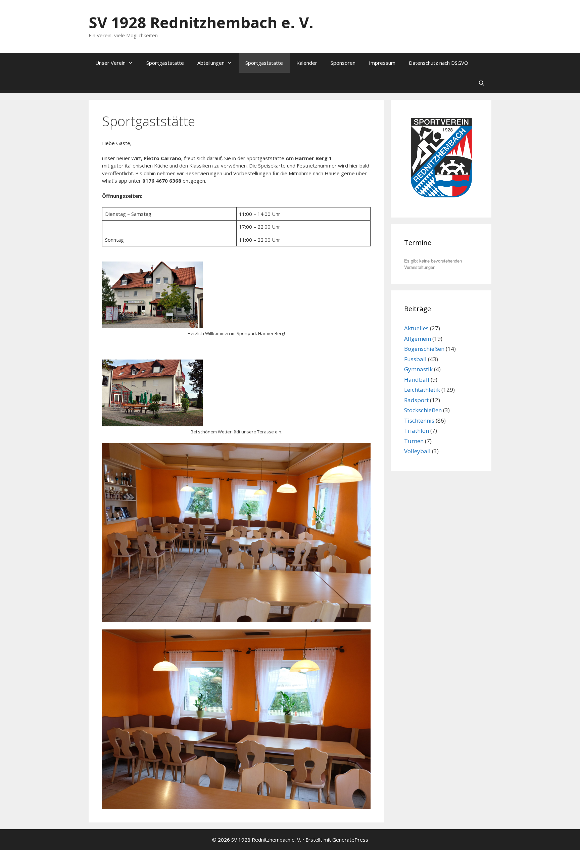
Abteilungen (211, 62)
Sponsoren (343, 62)
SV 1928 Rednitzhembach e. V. (201, 22)
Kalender (306, 62)
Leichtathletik (422, 389)
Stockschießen (423, 410)
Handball (416, 379)
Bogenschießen (424, 348)
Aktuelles (416, 328)
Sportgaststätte (165, 62)
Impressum (382, 62)
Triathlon (416, 430)
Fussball (415, 359)
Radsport (416, 400)
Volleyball (417, 451)
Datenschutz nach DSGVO (438, 62)
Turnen (414, 441)
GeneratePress (350, 839)
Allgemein (417, 338)
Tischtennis (419, 420)
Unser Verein (110, 62)
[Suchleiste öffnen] (481, 83)
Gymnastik (418, 369)
